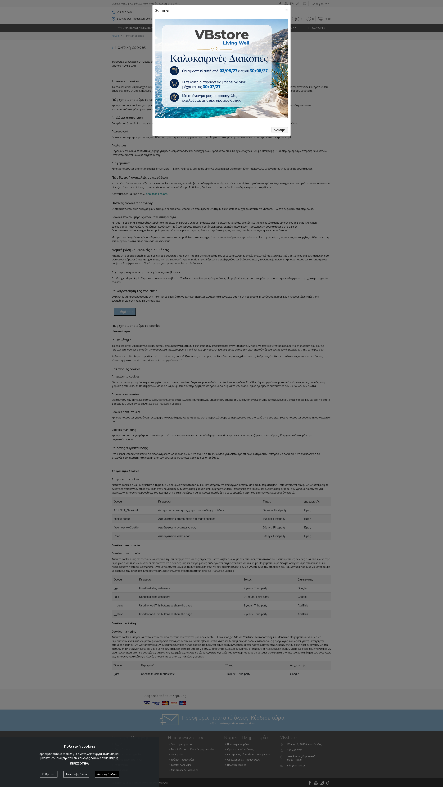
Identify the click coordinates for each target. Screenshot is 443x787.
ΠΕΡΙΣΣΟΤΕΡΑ (79, 763)
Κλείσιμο (280, 130)
